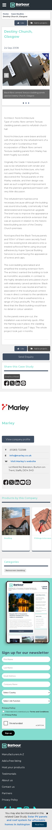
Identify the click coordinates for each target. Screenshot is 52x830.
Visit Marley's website (23, 461)
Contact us (8, 786)
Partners (7, 793)
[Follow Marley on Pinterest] (28, 482)
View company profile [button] (18, 439)
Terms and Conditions (39, 712)
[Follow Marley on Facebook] (5, 482)
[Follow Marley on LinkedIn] (17, 482)
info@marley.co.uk (20, 455)
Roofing (8, 538)
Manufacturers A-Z (13, 754)
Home (6, 14)
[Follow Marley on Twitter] (11, 482)
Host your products (13, 767)
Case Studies (17, 14)
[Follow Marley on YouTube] (22, 482)
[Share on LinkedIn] (17, 383)
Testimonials (9, 773)
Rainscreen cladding (15, 570)
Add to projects (40, 23)
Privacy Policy (8, 708)
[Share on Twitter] (12, 383)
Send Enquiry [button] (26, 356)
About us (7, 780)
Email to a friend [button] (12, 376)
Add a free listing (11, 761)
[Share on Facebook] (6, 383)
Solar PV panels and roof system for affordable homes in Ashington (26, 820)
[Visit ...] (16, 521)
